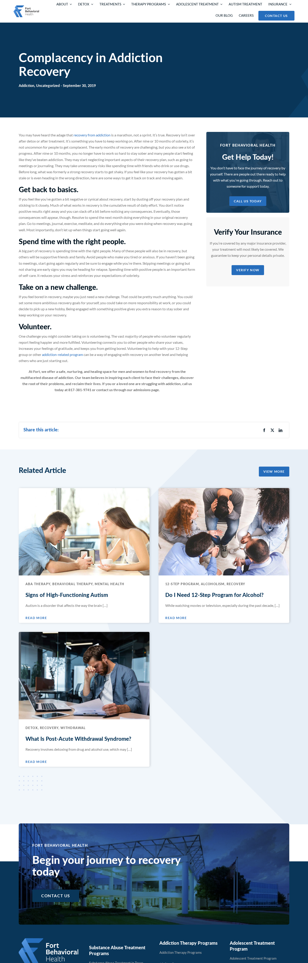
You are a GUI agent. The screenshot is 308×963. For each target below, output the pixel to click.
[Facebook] (264, 430)
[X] (272, 430)
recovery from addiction (91, 135)
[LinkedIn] (280, 430)
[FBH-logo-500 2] (48, 940)
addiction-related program (62, 354)
